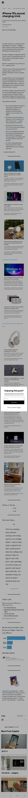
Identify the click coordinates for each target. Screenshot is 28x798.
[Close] (26, 387)
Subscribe (14, 402)
